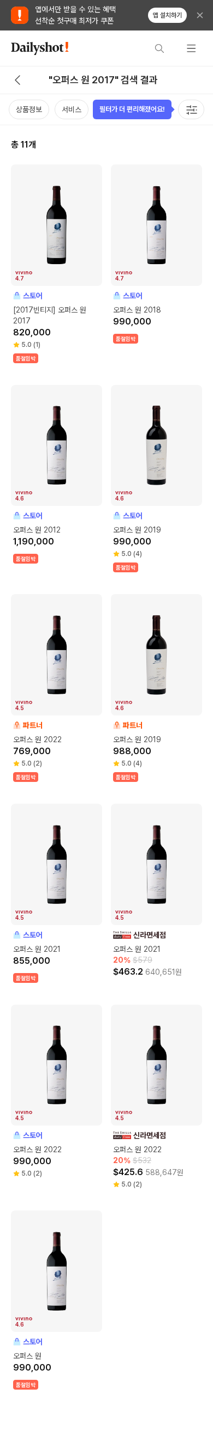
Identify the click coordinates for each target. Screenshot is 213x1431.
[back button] (17, 80)
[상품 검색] (159, 48)
